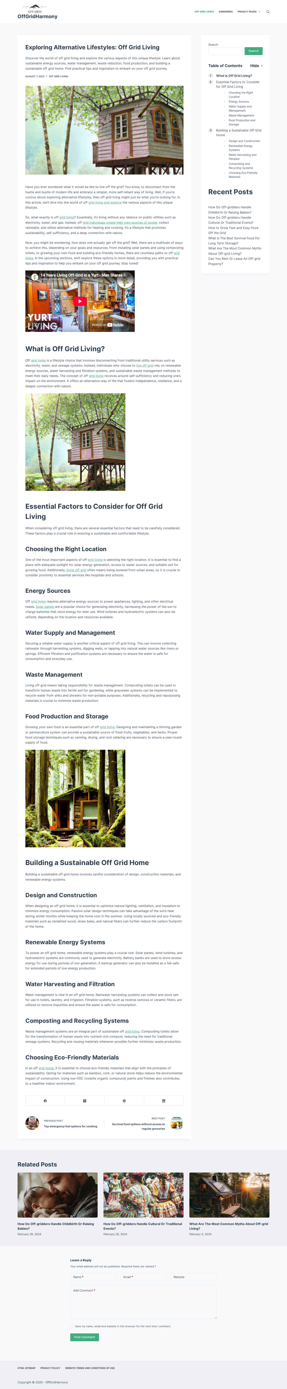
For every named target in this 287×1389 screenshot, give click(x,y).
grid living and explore (105, 202)
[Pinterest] (124, 1101)
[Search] (267, 11)
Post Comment (84, 1337)
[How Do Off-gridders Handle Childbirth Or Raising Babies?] (58, 1195)
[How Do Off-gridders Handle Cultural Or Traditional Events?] (143, 1195)
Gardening (226, 11)
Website (178, 1277)
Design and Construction (244, 141)
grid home (46, 1068)
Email (128, 1277)
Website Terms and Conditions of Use (90, 1368)
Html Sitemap (27, 1368)
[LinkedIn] (164, 1101)
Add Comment (84, 1290)
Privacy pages (247, 11)
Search (213, 44)
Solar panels (45, 607)
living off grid (76, 570)
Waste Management (241, 115)
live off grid (144, 365)
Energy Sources (239, 101)
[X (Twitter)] (84, 1101)
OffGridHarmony (38, 16)
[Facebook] (45, 1101)
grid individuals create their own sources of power (120, 222)
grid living (67, 217)
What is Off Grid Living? (234, 76)
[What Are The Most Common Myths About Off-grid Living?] (229, 1195)
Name (78, 1277)
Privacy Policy (50, 1368)
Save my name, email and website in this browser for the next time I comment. (123, 1326)
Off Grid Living (204, 11)
